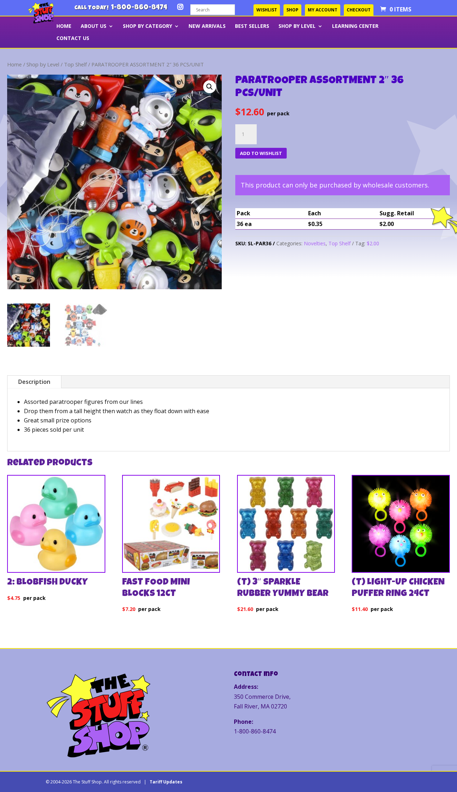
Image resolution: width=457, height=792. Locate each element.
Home (14, 64)
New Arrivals (207, 26)
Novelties (315, 243)
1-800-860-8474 (139, 7)
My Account (322, 10)
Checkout (359, 10)
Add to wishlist (261, 153)
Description (34, 382)
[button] (209, 86)
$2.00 (373, 243)
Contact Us (72, 38)
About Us (93, 26)
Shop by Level (297, 26)
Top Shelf (75, 64)
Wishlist (266, 10)
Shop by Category (147, 26)
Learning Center (355, 26)
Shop (292, 10)
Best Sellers (252, 26)
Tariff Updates (166, 782)
